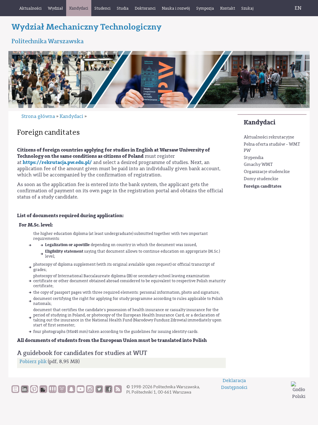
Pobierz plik (33, 361)
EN (298, 8)
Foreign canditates (262, 186)
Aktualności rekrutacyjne (269, 137)
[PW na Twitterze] (99, 391)
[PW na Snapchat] (71, 391)
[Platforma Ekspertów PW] (43, 391)
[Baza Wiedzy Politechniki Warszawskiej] (15, 391)
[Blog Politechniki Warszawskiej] (62, 391)
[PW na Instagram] (90, 391)
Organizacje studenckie (267, 172)
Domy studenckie (261, 179)
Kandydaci (259, 122)
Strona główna (38, 116)
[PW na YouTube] (80, 391)
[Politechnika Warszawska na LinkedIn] (25, 391)
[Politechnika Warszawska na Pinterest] (34, 391)
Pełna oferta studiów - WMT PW (272, 147)
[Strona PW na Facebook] (108, 391)
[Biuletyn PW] (53, 391)
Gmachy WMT (258, 164)
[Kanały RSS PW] (118, 391)
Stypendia (253, 158)
